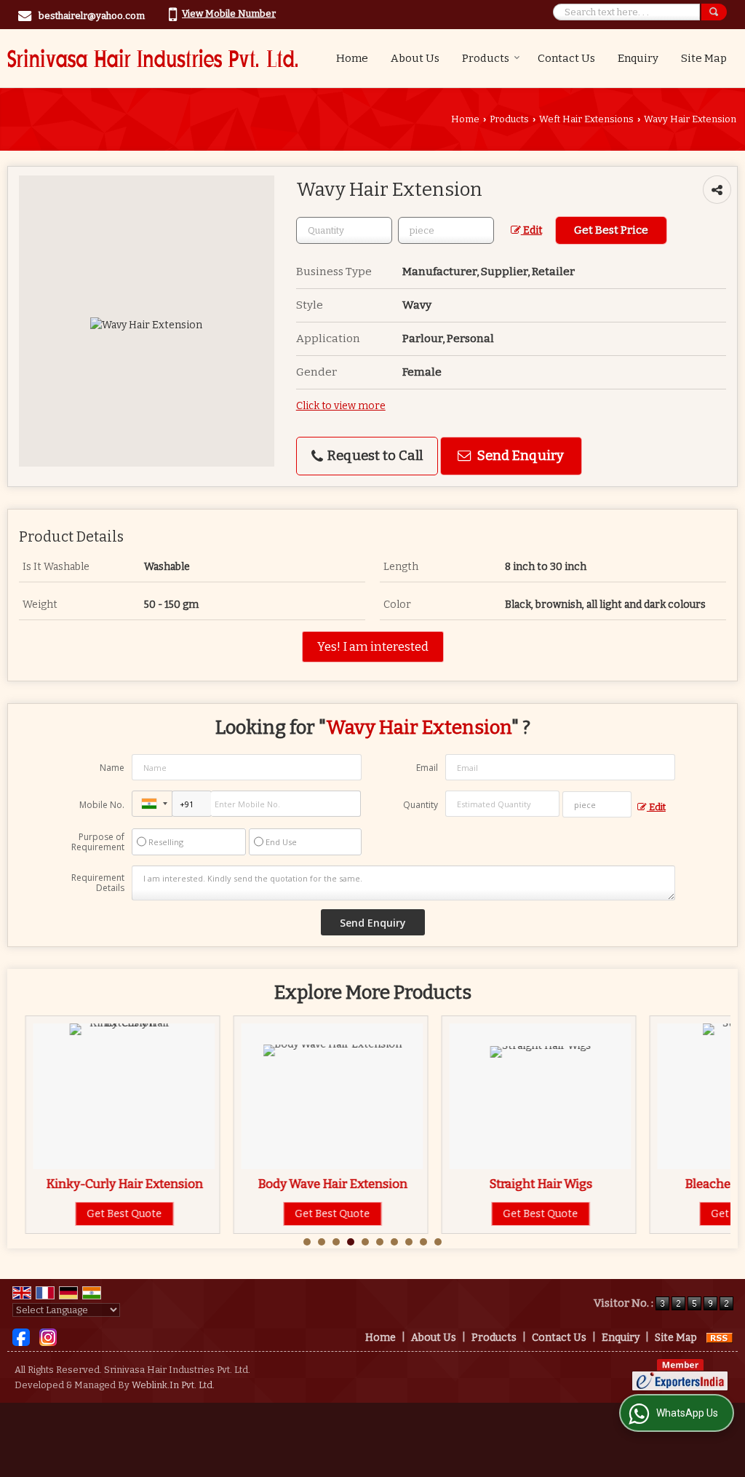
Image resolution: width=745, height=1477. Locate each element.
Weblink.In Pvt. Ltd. (173, 1384)
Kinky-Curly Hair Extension (113, 1183)
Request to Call (373, 456)
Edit (531, 230)
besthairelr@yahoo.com (92, 15)
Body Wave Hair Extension (322, 1183)
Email (427, 767)
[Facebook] (21, 1337)
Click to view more (341, 406)
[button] (229, 13)
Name (112, 767)
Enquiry (638, 58)
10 (438, 1242)
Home (352, 58)
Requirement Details (97, 883)
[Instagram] (48, 1337)
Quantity (420, 805)
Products (485, 58)
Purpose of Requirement (97, 842)
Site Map (704, 58)
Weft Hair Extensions (586, 119)
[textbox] (446, 230)
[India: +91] (152, 804)
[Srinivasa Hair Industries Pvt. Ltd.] (152, 58)
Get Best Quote (113, 1214)
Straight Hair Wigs (529, 1183)
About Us (415, 58)
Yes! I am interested (373, 646)
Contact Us (566, 58)
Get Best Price (611, 230)
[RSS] (719, 1337)
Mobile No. (101, 805)
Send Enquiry (519, 456)
